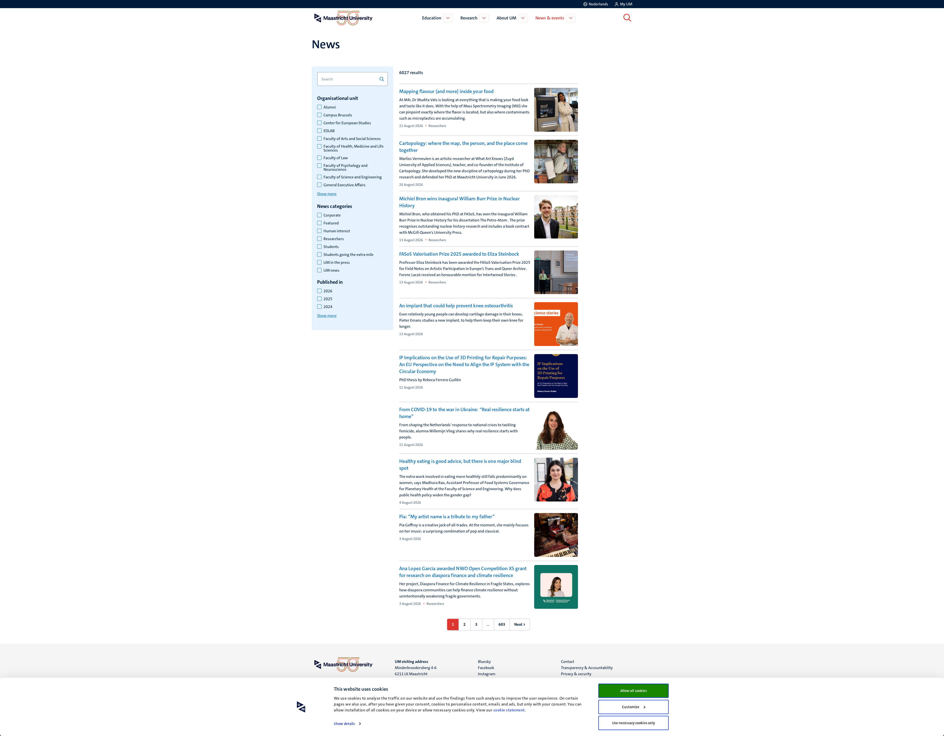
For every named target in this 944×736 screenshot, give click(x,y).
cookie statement (509, 710)
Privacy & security (576, 673)
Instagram (486, 673)
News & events (549, 18)
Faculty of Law (336, 158)
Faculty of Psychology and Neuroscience (346, 168)
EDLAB (329, 131)
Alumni (330, 107)
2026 (328, 291)
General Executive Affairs (345, 185)
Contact (567, 661)
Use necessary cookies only (633, 722)
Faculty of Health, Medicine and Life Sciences (354, 148)
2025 (328, 299)
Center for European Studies (347, 123)
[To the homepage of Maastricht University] (343, 18)
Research (468, 18)
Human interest (337, 231)
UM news (331, 270)
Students (331, 247)
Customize (630, 707)
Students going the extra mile (348, 255)
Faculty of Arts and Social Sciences (352, 139)
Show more (327, 193)
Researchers (334, 239)
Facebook (486, 667)
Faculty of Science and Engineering (353, 177)
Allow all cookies (633, 690)
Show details (344, 723)
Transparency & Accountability (587, 667)
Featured (331, 223)
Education (431, 18)
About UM (506, 18)
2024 (328, 307)
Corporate (332, 215)
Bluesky (484, 661)
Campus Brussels (338, 115)
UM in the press (337, 263)
